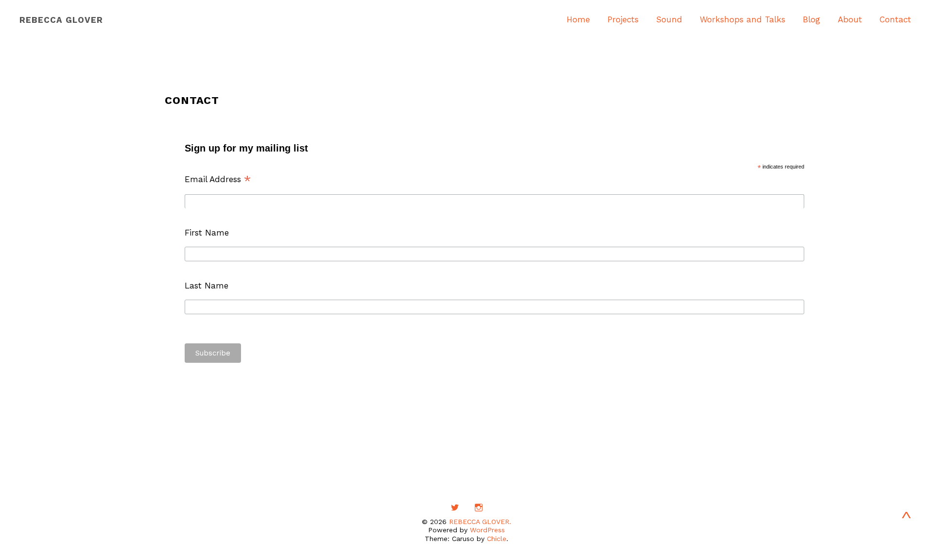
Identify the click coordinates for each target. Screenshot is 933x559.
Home (578, 19)
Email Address (218, 179)
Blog (811, 19)
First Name (207, 232)
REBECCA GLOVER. (480, 521)
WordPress (487, 530)
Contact (895, 19)
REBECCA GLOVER (61, 20)
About (850, 19)
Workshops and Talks (742, 19)
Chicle (496, 538)
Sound (669, 19)
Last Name (206, 285)
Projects (623, 19)
